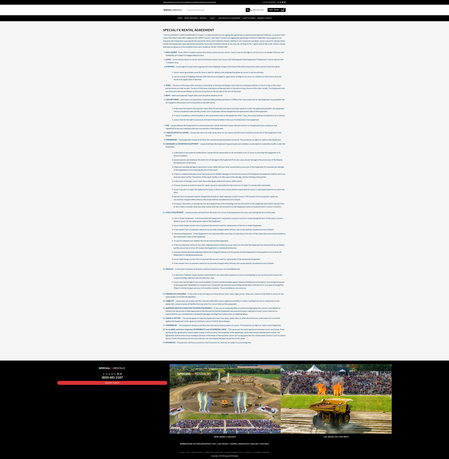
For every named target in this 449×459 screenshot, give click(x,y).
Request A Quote (264, 18)
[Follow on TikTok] (109, 374)
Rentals (203, 18)
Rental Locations (262, 452)
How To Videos (249, 18)
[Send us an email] (284, 2)
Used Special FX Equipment (229, 18)
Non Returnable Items (233, 452)
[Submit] (248, 10)
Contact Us (248, 452)
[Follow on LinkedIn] (118, 374)
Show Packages (191, 18)
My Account (185, 452)
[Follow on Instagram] (280, 2)
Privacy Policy (197, 452)
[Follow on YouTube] (121, 374)
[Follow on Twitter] (282, 2)
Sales (212, 18)
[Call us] (115, 374)
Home (180, 18)
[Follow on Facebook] (278, 2)
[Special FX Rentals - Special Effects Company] (173, 10)
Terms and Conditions (214, 452)
